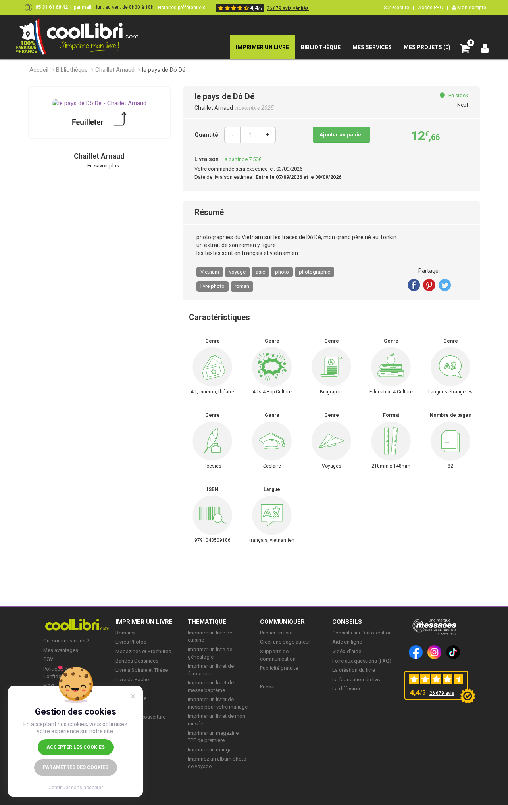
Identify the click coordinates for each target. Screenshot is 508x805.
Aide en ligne (347, 642)
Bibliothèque (72, 69)
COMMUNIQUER (282, 621)
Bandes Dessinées (136, 661)
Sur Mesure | (399, 7)
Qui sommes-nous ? (66, 641)
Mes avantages (60, 650)
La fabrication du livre (356, 679)
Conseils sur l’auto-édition (362, 633)
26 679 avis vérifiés (288, 8)
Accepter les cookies (75, 747)
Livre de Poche (132, 679)
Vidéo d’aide (346, 651)
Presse (267, 687)
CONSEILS (347, 621)
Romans (125, 633)
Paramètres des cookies (75, 767)
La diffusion (346, 689)
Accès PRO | (433, 7)
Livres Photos (130, 642)
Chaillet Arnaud (115, 69)
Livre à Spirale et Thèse (141, 670)
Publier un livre (276, 633)
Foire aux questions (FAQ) (361, 661)
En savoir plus (103, 166)
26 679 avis (441, 693)
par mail (82, 7)
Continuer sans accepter (75, 787)
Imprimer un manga (210, 750)
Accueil (38, 69)
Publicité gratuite (279, 668)
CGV (48, 659)
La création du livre (353, 670)
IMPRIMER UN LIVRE (144, 621)
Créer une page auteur (285, 642)
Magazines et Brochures (143, 651)
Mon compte (471, 7)
